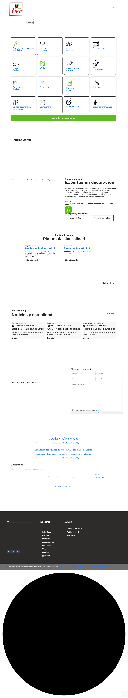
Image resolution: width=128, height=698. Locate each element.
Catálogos (46, 8)
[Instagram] (13, 551)
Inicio (24, 8)
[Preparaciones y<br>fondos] (16, 83)
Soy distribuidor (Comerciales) (40, 248)
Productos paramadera (72, 69)
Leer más (15, 338)
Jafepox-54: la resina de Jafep (28, 328)
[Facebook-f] (8, 551)
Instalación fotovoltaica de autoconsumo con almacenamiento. (64, 450)
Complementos (46, 107)
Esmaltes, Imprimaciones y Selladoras (23, 49)
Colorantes (97, 87)
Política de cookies (73, 532)
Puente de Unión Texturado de (99, 328)
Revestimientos (99, 48)
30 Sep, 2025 (101, 326)
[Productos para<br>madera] (69, 63)
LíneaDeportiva (70, 49)
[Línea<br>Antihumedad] (16, 63)
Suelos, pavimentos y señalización (22, 108)
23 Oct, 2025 (66, 326)
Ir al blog (110, 313)
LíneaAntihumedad (18, 69)
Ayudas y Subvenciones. (64, 438)
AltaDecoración (98, 68)
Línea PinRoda (72, 106)
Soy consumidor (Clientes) (77, 248)
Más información (32, 260)
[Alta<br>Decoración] (96, 63)
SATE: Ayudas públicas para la (63, 328)
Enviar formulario (96, 413)
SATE (42, 68)
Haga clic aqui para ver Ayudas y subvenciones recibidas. (83, 567)
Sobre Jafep (34, 8)
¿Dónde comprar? (72, 8)
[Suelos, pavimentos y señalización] (16, 102)
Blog (96, 8)
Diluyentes (44, 87)
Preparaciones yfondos (20, 88)
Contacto (105, 8)
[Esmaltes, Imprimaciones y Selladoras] (16, 43)
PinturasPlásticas (43, 49)
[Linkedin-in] (18, 551)
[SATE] (42, 63)
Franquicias (87, 8)
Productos (58, 8)
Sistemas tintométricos (102, 107)
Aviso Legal (71, 535)
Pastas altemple (70, 89)
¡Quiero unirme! (108, 283)
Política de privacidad (74, 528)
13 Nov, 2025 (30, 326)
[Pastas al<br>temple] (69, 83)
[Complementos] (42, 102)
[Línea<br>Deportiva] (69, 44)
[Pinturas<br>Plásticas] (42, 44)
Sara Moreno (20, 326)
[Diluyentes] (42, 83)
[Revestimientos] (96, 43)
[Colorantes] (96, 83)
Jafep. (97, 410)
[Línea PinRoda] (69, 101)
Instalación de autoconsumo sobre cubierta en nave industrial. (64, 454)
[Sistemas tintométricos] (96, 102)
